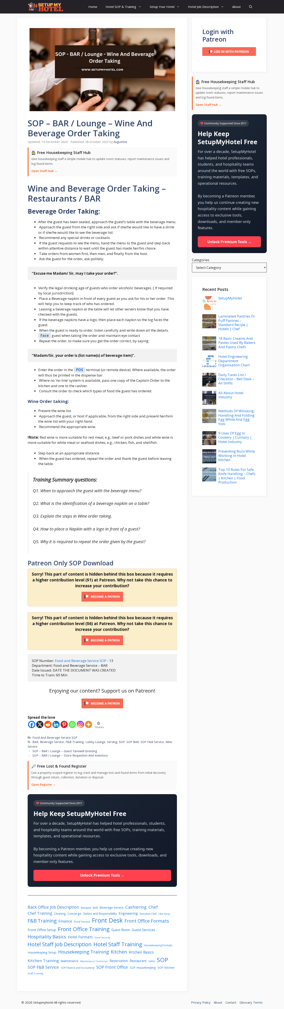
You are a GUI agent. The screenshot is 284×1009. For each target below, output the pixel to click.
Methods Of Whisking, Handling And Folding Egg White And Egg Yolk (236, 417)
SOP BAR (132, 742)
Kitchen (119, 952)
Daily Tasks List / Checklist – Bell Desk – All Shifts (236, 379)
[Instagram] (80, 724)
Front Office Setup (42, 930)
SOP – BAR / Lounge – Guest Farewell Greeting (64, 751)
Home (92, 7)
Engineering (128, 913)
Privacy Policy (201, 1002)
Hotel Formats (80, 936)
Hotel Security (102, 937)
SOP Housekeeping (143, 968)
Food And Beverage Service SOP (54, 738)
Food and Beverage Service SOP (80, 660)
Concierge (74, 913)
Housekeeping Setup (42, 952)
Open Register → (43, 784)
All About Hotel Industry (230, 394)
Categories (200, 259)
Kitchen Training (43, 960)
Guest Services (143, 930)
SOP (122, 742)
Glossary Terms (251, 1002)
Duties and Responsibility (100, 913)
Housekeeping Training (83, 952)
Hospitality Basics (47, 936)
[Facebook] (31, 724)
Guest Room (120, 930)
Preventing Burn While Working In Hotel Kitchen (236, 455)
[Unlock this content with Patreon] (102, 600)
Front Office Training (84, 929)
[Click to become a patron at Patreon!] (102, 709)
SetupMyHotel (230, 298)
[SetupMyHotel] (45, 7)
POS (79, 369)
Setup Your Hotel (162, 7)
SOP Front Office (112, 967)
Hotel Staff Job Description (59, 944)
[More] (88, 724)
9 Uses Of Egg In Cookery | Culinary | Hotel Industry (235, 437)
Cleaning (59, 913)
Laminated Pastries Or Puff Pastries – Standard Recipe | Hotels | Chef (236, 322)
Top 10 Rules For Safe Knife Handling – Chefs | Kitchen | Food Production (236, 476)
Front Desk (107, 920)
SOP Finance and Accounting (77, 967)
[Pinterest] (64, 724)
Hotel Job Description (203, 7)
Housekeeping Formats (158, 945)
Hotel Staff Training (117, 944)
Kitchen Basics (141, 952)
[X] (39, 724)
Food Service (82, 921)
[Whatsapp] (72, 724)
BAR (35, 742)
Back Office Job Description (53, 907)
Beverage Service (52, 742)
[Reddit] (48, 724)
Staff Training (35, 973)
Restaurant (138, 961)
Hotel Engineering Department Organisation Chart (234, 360)
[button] (250, 7)
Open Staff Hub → (44, 171)
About (236, 7)
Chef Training (40, 913)
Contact (230, 1002)
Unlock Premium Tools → (102, 875)
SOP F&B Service (152, 742)
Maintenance (69, 961)
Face (44, 335)
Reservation (119, 961)
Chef (153, 907)
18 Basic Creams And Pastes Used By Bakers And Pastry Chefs (236, 342)
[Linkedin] (56, 724)
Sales (151, 961)
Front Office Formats (147, 921)
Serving (112, 742)
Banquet (86, 907)
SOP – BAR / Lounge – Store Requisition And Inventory (70, 755)
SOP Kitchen (166, 968)
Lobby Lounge (95, 742)
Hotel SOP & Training (121, 7)
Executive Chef (148, 913)
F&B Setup (164, 913)
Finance (65, 921)
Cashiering (136, 907)
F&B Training (74, 742)
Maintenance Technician (94, 961)
